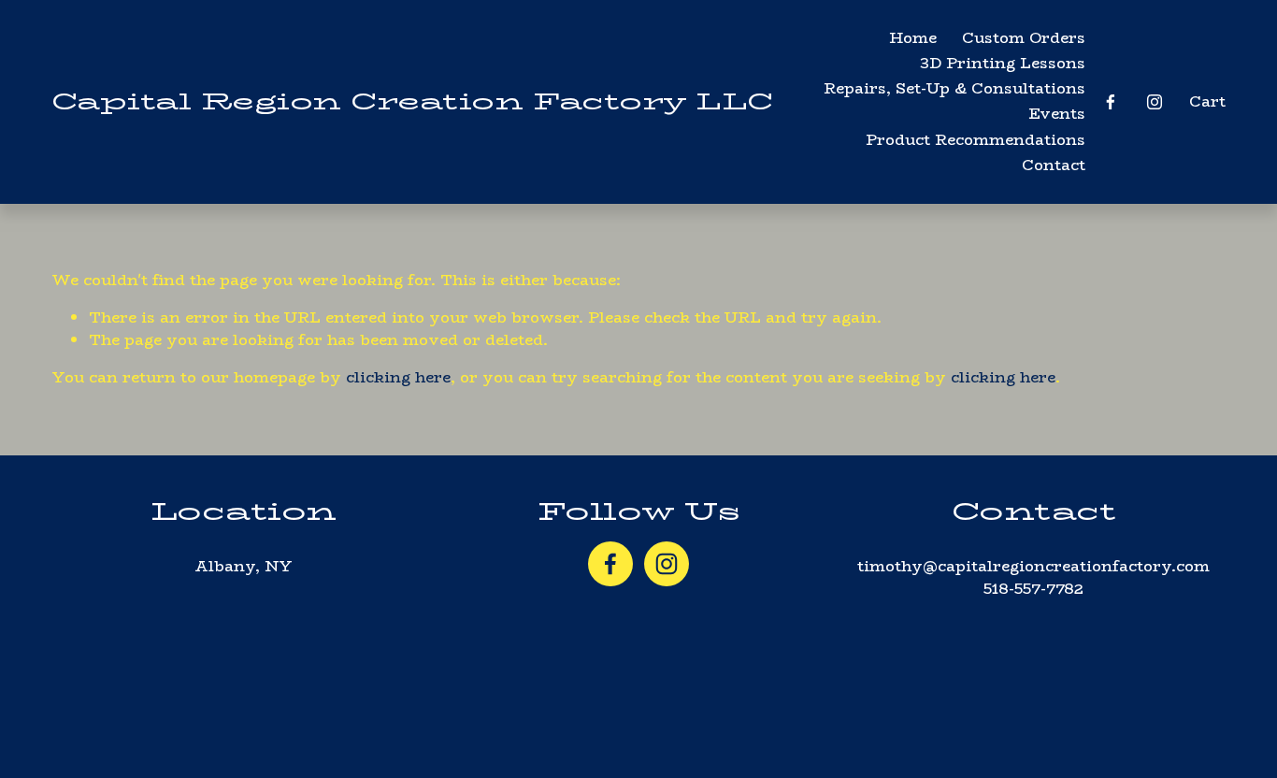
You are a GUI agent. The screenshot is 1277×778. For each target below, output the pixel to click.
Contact (1053, 165)
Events (1056, 113)
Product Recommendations (975, 139)
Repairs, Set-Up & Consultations (954, 88)
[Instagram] (1154, 102)
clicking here (398, 377)
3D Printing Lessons (1002, 63)
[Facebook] (1110, 102)
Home (913, 38)
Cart (1207, 102)
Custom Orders (1023, 38)
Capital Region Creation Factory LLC (412, 101)
